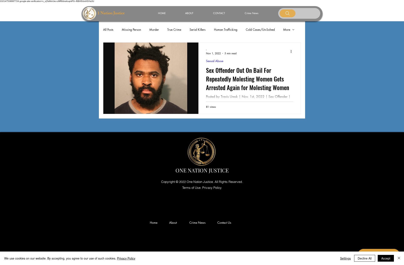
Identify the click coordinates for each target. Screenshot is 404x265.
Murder (154, 30)
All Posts (108, 30)
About (174, 223)
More (286, 30)
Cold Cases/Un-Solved (260, 30)
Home (154, 223)
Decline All (365, 258)
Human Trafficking (225, 30)
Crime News (198, 223)
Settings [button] (345, 258)
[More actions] (292, 51)
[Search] (287, 13)
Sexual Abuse (214, 61)
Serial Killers (198, 30)
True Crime (174, 30)
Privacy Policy (126, 258)
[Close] (398, 258)
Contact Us (224, 223)
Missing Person (131, 30)
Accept (385, 258)
